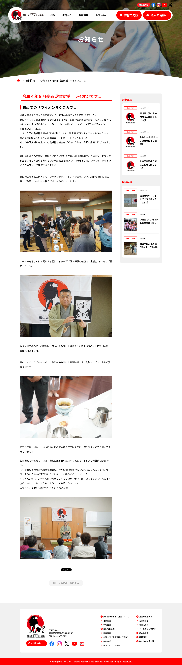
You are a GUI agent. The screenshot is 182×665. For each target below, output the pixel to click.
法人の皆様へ (144, 633)
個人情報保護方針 (146, 641)
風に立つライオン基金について (116, 616)
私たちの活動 (108, 629)
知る (52, 15)
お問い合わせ (103, 15)
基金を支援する (145, 616)
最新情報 (83, 15)
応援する (67, 15)
